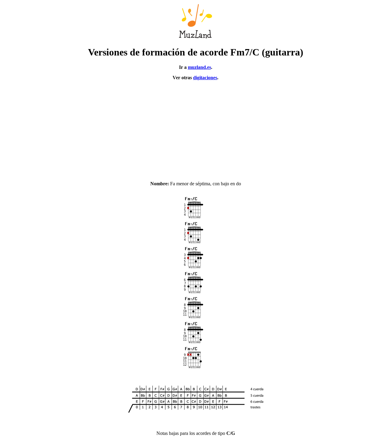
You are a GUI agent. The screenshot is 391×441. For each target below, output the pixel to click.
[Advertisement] (195, 128)
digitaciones (205, 77)
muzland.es (199, 67)
